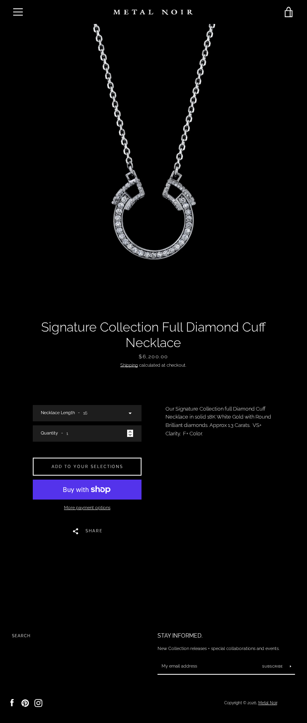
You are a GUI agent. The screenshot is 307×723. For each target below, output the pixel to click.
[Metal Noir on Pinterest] (25, 702)
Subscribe (273, 666)
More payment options (87, 507)
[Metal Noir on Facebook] (12, 702)
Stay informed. (180, 635)
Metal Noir (267, 702)
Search (21, 636)
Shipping (129, 365)
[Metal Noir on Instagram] (38, 702)
